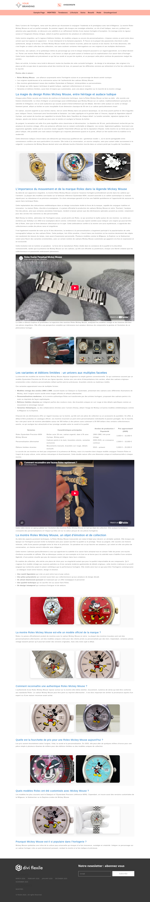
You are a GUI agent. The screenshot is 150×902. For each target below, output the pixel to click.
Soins (82, 13)
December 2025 (61, 878)
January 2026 (47, 878)
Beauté (91, 13)
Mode (99, 13)
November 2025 (22, 882)
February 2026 (33, 878)
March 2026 (20, 878)
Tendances (63, 13)
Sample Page (39, 13)
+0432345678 (69, 5)
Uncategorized (110, 13)
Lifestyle (74, 13)
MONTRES (51, 13)
